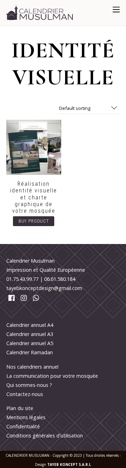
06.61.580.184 (59, 279)
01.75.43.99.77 (22, 279)
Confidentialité (23, 426)
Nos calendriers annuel (32, 366)
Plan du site (19, 408)
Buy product (34, 221)
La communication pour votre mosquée (52, 376)
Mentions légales (26, 417)
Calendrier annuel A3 (29, 334)
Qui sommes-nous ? (29, 385)
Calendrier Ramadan (29, 352)
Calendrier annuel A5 (29, 343)
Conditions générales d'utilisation (44, 435)
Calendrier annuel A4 (29, 325)
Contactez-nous (24, 394)
